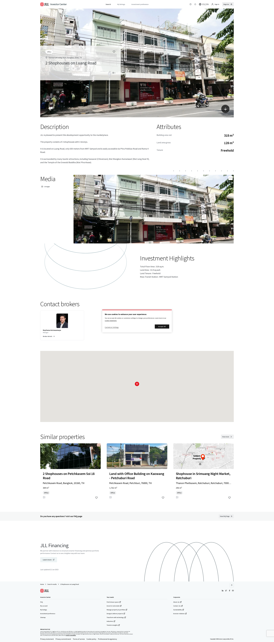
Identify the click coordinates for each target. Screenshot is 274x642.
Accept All (162, 326)
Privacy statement (47, 639)
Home (42, 584)
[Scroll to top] (232, 585)
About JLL (176, 602)
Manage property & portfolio (116, 610)
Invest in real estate (113, 606)
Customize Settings (112, 327)
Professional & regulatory (107, 639)
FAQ (41, 602)
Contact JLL (177, 606)
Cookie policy (91, 639)
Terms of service (79, 639)
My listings (43, 610)
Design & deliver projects (115, 614)
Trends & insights (112, 625)
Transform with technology (115, 617)
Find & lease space (113, 602)
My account (44, 606)
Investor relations (179, 614)
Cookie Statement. (111, 321)
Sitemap (43, 617)
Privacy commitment (63, 639)
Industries (110, 621)
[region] (137, 321)
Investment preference (47, 614)
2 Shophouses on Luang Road (69, 584)
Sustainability (177, 610)
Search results (52, 584)
